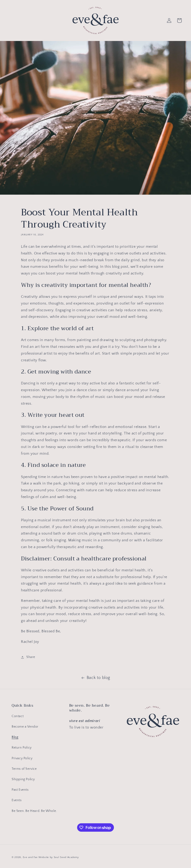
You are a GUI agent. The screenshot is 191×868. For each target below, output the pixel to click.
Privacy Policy (22, 758)
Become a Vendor (25, 727)
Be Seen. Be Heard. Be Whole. (34, 811)
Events (17, 800)
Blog (15, 737)
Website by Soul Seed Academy (58, 857)
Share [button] (30, 657)
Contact (18, 716)
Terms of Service (24, 769)
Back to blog (98, 677)
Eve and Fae (30, 857)
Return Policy (22, 747)
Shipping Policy (23, 779)
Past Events (20, 790)
